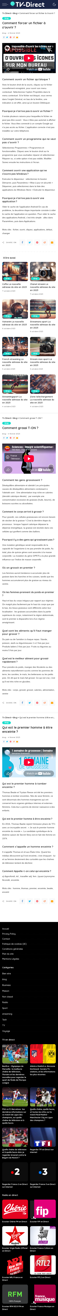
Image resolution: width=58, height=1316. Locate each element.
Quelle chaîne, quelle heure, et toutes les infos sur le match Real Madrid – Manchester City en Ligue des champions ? (42, 1114)
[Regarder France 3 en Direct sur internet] (43, 1171)
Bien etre (6, 973)
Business (6, 985)
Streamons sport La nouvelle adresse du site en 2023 (42, 324)
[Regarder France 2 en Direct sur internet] (15, 1171)
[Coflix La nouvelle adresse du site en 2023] (15, 271)
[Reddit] (13, 37)
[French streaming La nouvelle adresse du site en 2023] (15, 346)
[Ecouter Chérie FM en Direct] (15, 1209)
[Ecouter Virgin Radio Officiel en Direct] (15, 1235)
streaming (7, 1014)
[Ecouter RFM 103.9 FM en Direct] (15, 1294)
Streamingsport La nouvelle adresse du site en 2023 (15, 399)
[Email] (17, 37)
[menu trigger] (6, 4)
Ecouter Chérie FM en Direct (14, 1221)
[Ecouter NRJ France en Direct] (15, 1265)
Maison (5, 991)
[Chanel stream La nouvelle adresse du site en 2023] (43, 271)
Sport (5, 1008)
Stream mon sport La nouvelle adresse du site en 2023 (42, 362)
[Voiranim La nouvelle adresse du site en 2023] (15, 309)
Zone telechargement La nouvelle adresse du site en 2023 (42, 399)
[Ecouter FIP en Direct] (43, 1209)
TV (3, 1025)
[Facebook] (4, 37)
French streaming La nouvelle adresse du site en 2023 (15, 362)
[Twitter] (7, 37)
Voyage (6, 1031)
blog (6, 18)
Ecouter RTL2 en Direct (40, 1277)
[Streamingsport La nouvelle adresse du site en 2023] (15, 384)
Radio (5, 1002)
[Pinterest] (10, 37)
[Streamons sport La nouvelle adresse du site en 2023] (43, 309)
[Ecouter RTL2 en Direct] (43, 1265)
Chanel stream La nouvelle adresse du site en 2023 (42, 287)
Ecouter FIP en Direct (39, 1221)
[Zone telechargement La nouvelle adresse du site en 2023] (43, 384)
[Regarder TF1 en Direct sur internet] (43, 1137)
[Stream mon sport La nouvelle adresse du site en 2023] (43, 346)
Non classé (7, 996)
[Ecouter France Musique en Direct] (43, 1294)
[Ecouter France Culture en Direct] (43, 1235)
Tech (4, 1019)
